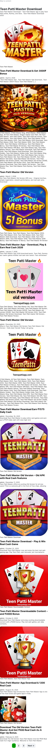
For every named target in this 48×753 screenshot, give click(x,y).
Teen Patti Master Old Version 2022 (13, 162)
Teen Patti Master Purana (9, 316)
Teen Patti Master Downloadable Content (15, 607)
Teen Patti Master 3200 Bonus (16, 144)
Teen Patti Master (6, 67)
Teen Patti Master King (38, 153)
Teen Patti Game (16, 136)
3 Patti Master (5, 133)
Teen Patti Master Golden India (17, 153)
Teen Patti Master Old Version (24, 159)
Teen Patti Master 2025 (8, 140)
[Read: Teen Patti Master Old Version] (24, 108)
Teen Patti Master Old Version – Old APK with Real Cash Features (22, 476)
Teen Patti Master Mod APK (10, 155)
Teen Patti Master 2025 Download (30, 140)
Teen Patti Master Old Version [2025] (13, 310)
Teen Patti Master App (29, 148)
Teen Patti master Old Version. (25, 164)
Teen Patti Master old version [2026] (33, 160)
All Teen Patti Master (11, 135)
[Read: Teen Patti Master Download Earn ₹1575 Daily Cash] (24, 354)
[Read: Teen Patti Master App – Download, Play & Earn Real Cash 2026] (24, 208)
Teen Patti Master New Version (32, 155)
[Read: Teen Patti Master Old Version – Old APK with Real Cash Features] (24, 446)
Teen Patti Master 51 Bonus (15, 240)
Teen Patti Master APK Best (10, 148)
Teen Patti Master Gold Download (16, 151)
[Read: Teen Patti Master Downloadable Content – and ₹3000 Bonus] (24, 580)
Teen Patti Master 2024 (36, 138)
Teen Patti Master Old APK (26, 157)
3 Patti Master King (18, 133)
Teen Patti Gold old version (32, 136)
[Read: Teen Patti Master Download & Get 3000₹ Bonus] (24, 42)
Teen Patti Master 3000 (22, 142)
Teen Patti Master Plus (15, 403)
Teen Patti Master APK (35, 146)
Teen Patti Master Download (22, 149)
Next (31, 745)
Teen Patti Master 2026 (26, 237)
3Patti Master (31, 133)
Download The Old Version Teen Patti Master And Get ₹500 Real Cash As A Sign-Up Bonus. (21, 730)
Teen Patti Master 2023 (18, 138)
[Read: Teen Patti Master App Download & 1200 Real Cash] (24, 652)
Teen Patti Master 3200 (18, 239)
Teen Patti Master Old (8, 157)
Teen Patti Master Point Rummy (21, 166)
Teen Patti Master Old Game (14, 308)
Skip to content (5, 1)
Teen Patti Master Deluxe (9, 388)
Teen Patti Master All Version (16, 146)
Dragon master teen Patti (29, 135)
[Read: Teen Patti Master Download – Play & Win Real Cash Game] (24, 512)
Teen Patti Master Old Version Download (14, 401)
